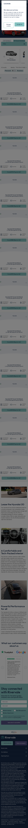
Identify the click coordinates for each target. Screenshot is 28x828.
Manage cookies (8, 25)
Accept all (19, 24)
